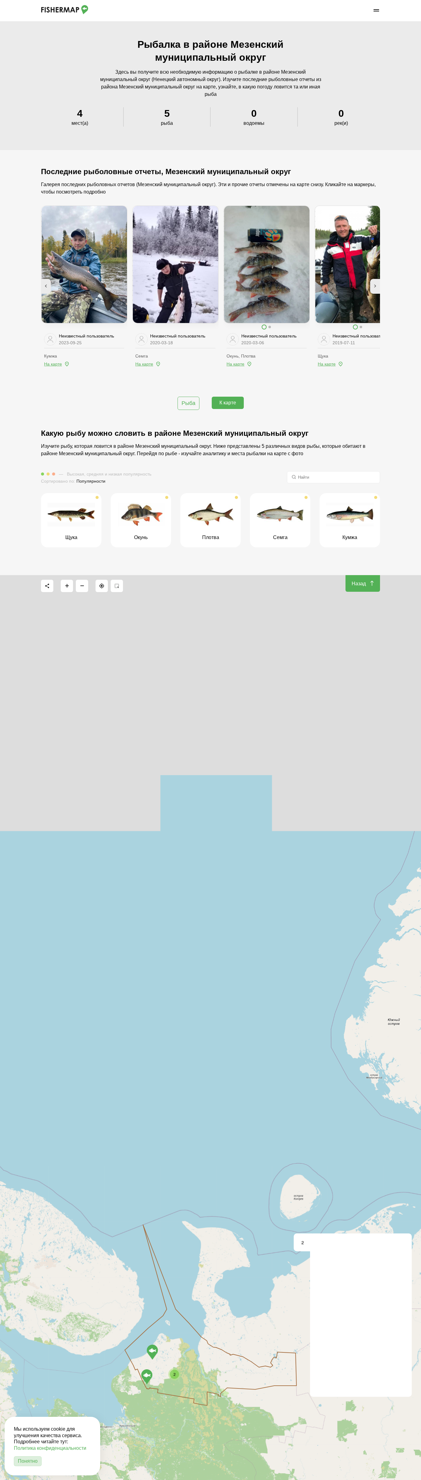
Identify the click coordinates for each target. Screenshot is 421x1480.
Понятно (28, 1461)
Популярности (90, 481)
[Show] (152, 1352)
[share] (47, 585)
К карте (227, 402)
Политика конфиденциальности (50, 1448)
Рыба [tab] (188, 403)
